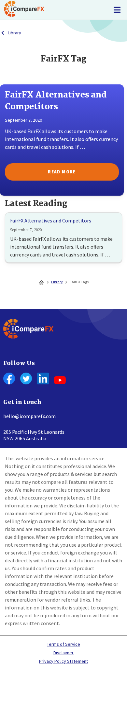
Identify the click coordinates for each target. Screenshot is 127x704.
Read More (62, 172)
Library (14, 33)
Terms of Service (63, 644)
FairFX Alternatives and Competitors (50, 220)
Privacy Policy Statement (63, 661)
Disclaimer (63, 653)
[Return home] (24, 10)
